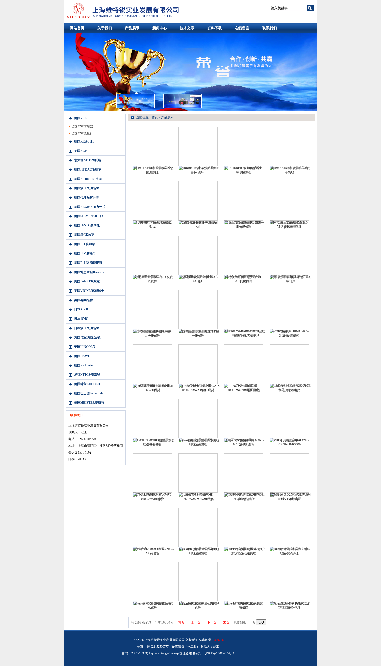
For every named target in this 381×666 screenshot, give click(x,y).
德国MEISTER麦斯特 (89, 403)
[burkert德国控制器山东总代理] (198, 581)
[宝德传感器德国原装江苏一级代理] (289, 255)
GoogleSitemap (169, 653)
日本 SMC (81, 319)
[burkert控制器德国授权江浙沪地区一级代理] (243, 527)
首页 (155, 117)
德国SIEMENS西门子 (89, 216)
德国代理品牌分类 (86, 197)
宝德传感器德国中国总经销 (199, 222)
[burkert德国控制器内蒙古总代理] (152, 581)
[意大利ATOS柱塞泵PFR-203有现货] (152, 527)
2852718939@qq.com (145, 653)
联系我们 (269, 28)
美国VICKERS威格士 (89, 291)
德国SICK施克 (84, 235)
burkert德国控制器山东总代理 (199, 603)
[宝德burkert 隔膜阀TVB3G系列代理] (289, 581)
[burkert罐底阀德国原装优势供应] (243, 581)
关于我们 (104, 28)
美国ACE (80, 151)
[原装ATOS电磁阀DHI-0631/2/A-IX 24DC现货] (198, 473)
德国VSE (80, 118)
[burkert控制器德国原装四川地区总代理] (198, 527)
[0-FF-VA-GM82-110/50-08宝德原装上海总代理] (243, 309)
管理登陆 (185, 653)
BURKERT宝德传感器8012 (154, 222)
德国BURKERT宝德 (88, 179)
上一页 (195, 622)
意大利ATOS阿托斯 (87, 160)
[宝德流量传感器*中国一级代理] (198, 255)
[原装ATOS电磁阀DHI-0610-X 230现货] (243, 418)
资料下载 (214, 28)
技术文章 (187, 28)
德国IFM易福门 (85, 253)
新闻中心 (159, 28)
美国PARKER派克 (87, 281)
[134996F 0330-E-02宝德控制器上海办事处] (289, 364)
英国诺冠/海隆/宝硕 (87, 337)
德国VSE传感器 (82, 126)
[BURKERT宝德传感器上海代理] (289, 146)
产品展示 (132, 28)
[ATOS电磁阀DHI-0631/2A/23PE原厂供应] (243, 364)
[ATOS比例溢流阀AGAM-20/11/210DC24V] (289, 418)
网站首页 (77, 28)
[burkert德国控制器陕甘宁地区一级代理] (289, 527)
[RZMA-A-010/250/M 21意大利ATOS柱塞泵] (289, 473)
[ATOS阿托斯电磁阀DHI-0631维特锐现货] (243, 473)
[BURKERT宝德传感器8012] (152, 201)
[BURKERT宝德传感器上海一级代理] (243, 146)
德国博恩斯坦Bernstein (89, 272)
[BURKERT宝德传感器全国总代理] (152, 146)
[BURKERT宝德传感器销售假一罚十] (198, 146)
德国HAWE (82, 356)
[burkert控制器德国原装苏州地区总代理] (198, 418)
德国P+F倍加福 (84, 244)
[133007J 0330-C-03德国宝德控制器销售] (152, 418)
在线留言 (242, 28)
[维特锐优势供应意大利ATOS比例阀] (243, 255)
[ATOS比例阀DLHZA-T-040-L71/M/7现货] (152, 473)
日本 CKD (81, 309)
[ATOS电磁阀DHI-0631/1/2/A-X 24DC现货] (198, 364)
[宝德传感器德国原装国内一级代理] (198, 309)
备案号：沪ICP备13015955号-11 (214, 653)
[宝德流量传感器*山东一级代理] (152, 255)
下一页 (211, 622)
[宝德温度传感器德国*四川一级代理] (243, 201)
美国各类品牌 (83, 300)
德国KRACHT (84, 141)
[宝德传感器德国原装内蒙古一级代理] (152, 309)
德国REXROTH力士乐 (89, 207)
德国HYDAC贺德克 (87, 169)
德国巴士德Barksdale (88, 393)
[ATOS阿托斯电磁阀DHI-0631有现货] (152, 364)
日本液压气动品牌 (86, 328)
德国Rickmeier (84, 365)
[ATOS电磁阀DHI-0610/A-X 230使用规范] (289, 309)
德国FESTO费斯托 (87, 225)
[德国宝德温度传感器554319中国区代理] (289, 201)
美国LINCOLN (84, 347)
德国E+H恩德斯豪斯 (88, 263)
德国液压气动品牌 (86, 188)
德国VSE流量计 (82, 133)
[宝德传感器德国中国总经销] (198, 201)
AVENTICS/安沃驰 (87, 375)
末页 (226, 622)
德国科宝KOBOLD (87, 384)
